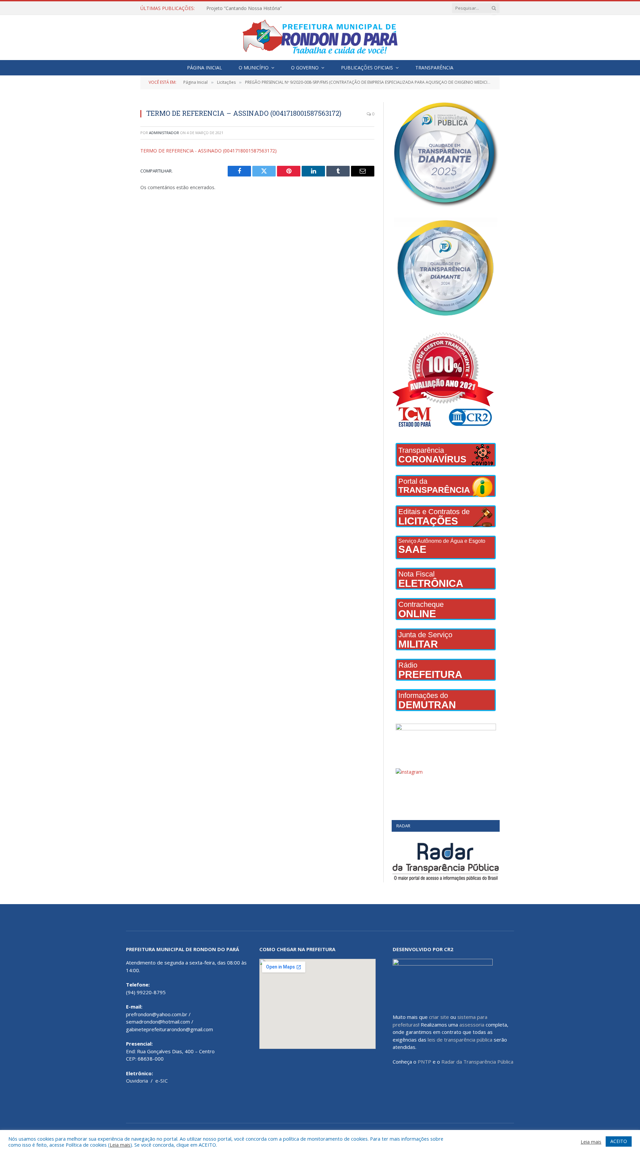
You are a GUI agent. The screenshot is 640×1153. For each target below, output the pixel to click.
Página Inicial (204, 67)
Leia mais (120, 1145)
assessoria (471, 1024)
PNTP (424, 1061)
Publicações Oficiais (367, 67)
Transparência (434, 67)
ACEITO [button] (618, 1141)
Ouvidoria (137, 1080)
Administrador (164, 132)
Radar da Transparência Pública (477, 1061)
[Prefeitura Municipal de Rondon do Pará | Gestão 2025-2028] (320, 37)
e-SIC (161, 1080)
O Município (254, 67)
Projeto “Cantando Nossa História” (244, 8)
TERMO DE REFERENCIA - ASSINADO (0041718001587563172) (208, 150)
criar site (439, 1017)
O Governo (305, 67)
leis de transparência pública (460, 1039)
